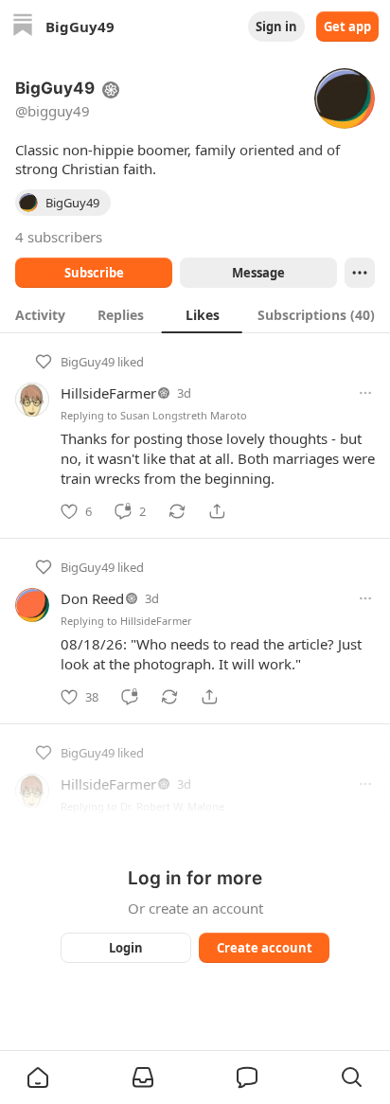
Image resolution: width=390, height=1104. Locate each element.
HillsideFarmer (108, 392)
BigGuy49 (88, 361)
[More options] (365, 393)
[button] (38, 1077)
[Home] (22, 27)
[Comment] (130, 697)
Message (258, 272)
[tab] (40, 314)
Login (126, 947)
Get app (347, 26)
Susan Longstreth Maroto (183, 415)
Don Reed (92, 598)
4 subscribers (58, 236)
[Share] (217, 511)
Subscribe (94, 272)
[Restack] (177, 511)
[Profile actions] (360, 273)
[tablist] (195, 314)
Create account (264, 947)
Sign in (276, 26)
